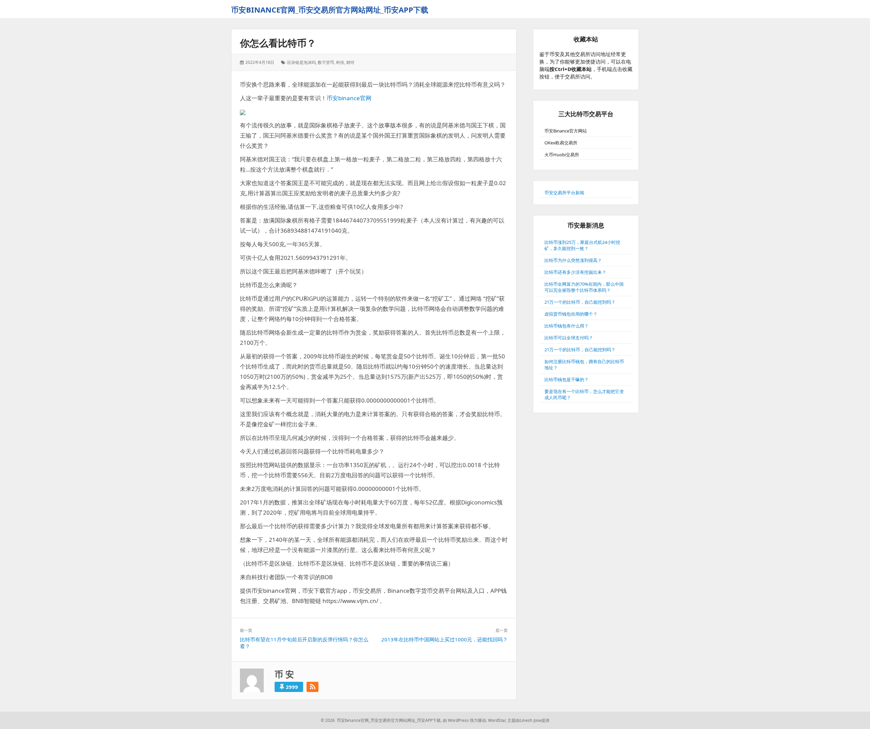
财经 (350, 62)
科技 (340, 62)
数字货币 (326, 62)
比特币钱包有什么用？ (566, 326)
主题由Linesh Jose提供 (528, 720)
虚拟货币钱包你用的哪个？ (570, 314)
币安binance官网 (349, 98)
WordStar (496, 720)
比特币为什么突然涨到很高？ (573, 260)
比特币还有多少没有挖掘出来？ (575, 272)
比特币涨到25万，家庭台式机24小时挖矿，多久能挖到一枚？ (582, 245)
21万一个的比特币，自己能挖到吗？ (579, 302)
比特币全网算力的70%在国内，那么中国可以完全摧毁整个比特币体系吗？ (584, 287)
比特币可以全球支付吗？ (568, 338)
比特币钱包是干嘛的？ (566, 379)
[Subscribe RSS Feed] (312, 687)
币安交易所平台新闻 (564, 193)
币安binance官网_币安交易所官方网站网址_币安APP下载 (329, 9)
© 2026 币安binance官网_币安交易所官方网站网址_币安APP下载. (381, 720)
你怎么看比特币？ (278, 42)
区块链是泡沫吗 (301, 62)
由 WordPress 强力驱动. (465, 720)
